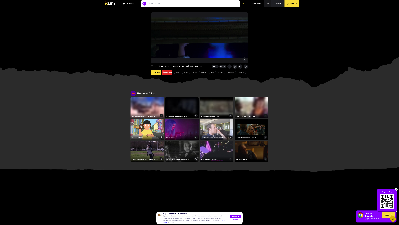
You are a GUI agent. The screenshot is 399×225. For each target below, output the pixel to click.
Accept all (236, 216)
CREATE (293, 3)
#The (195, 72)
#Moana (241, 72)
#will (212, 72)
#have (186, 72)
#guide (220, 72)
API (244, 3)
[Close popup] (396, 189)
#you (177, 72)
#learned (231, 72)
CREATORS (256, 3)
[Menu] (267, 3)
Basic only (235, 220)
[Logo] (110, 3)
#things (203, 72)
